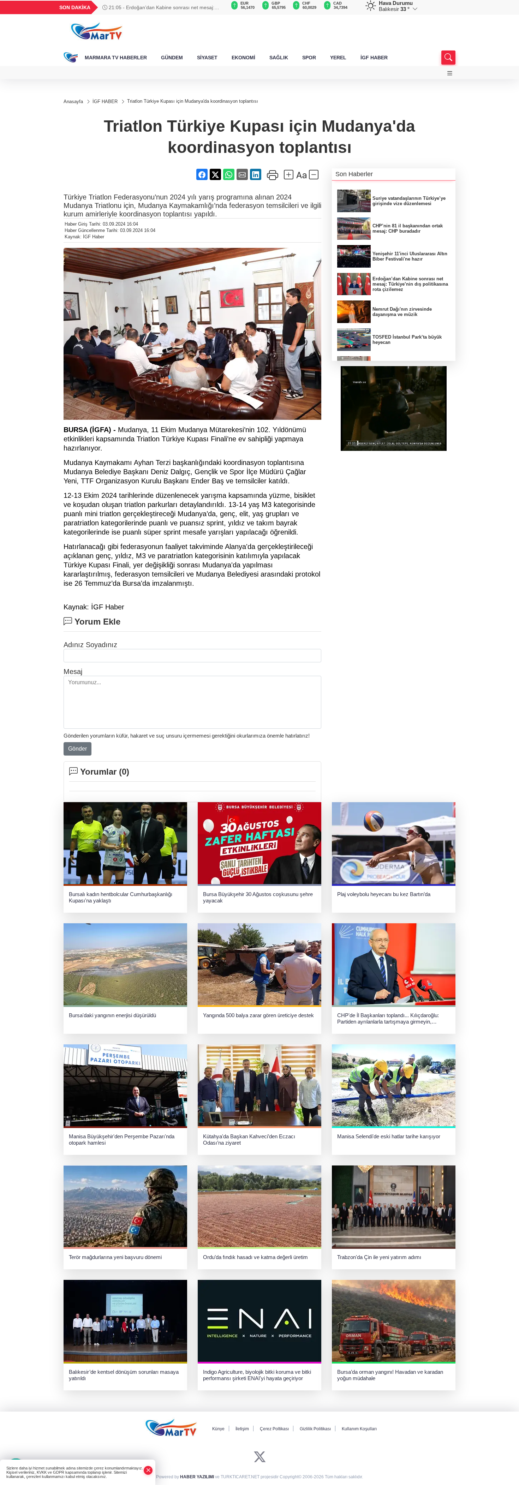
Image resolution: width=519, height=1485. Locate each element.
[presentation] (217, 7)
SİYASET (207, 57)
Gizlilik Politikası (315, 1428)
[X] (259, 1456)
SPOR (309, 57)
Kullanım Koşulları (359, 1428)
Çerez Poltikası (274, 1428)
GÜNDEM (172, 57)
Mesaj (73, 671)
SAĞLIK (278, 57)
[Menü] (449, 73)
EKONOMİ (243, 57)
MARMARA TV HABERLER (116, 57)
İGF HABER (374, 57)
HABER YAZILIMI (197, 1476)
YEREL (338, 57)
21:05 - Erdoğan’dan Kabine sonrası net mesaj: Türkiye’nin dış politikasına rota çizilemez (158, 7)
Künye (218, 1428)
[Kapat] (148, 1470)
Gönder (77, 749)
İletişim (242, 1428)
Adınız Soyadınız (90, 645)
